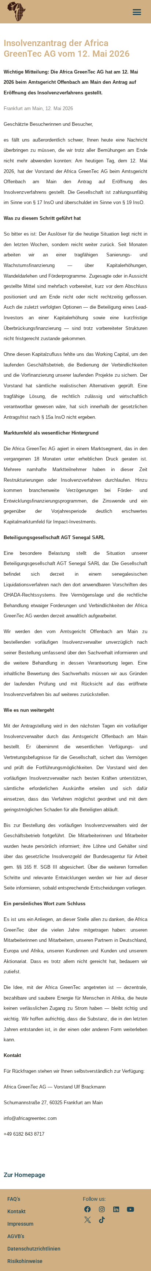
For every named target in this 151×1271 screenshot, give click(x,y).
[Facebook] (87, 1209)
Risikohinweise (25, 1261)
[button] (137, 12)
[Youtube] (130, 1209)
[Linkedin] (116, 1209)
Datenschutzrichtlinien (33, 1249)
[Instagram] (101, 1209)
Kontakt (16, 1211)
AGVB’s (15, 1236)
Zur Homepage (24, 1174)
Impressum (20, 1224)
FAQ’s (13, 1199)
